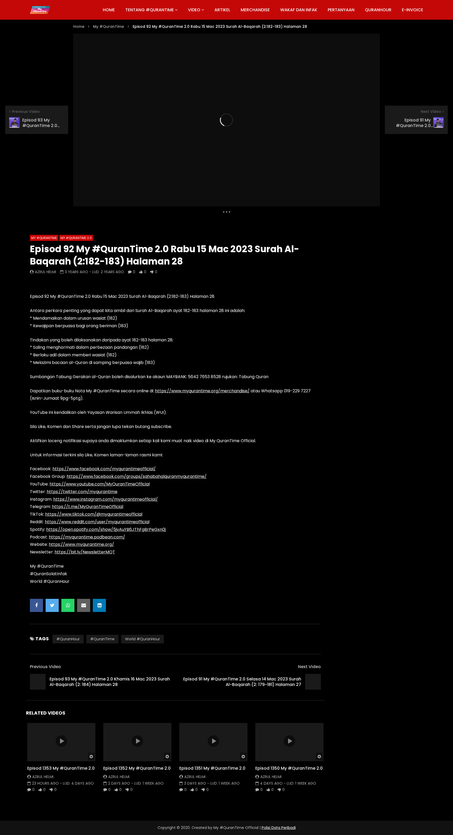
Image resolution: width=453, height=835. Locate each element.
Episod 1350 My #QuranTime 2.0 (289, 768)
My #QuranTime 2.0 (76, 238)
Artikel (222, 10)
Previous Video (45, 667)
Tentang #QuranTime (149, 10)
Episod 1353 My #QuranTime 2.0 (61, 768)
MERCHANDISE (255, 10)
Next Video (309, 667)
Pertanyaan (341, 10)
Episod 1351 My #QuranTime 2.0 (212, 768)
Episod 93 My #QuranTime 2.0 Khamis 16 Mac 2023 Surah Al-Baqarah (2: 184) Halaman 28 (110, 682)
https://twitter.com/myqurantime (82, 492)
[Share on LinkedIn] (99, 605)
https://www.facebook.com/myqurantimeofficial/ (104, 469)
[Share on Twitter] (52, 605)
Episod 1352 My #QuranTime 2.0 (137, 768)
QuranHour (378, 10)
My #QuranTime (108, 26)
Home (78, 26)
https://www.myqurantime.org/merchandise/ (202, 391)
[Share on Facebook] (36, 605)
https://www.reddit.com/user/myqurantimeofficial (97, 522)
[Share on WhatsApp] (67, 605)
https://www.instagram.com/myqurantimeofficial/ (105, 499)
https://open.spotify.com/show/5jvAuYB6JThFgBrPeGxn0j (106, 529)
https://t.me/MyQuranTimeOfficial (87, 507)
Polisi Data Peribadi (279, 827)
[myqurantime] (40, 10)
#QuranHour (68, 639)
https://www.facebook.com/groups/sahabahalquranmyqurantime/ (137, 476)
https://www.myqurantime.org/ (81, 544)
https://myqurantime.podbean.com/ (87, 537)
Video (194, 10)
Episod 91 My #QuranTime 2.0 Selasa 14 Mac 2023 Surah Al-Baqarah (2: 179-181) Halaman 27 (242, 682)
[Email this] (83, 605)
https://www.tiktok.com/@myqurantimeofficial (93, 514)
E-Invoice (412, 10)
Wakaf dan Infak (298, 10)
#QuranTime (102, 639)
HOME (109, 10)
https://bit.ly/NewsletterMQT (85, 552)
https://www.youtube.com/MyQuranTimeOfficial (100, 484)
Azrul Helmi (45, 271)
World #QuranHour (142, 639)
